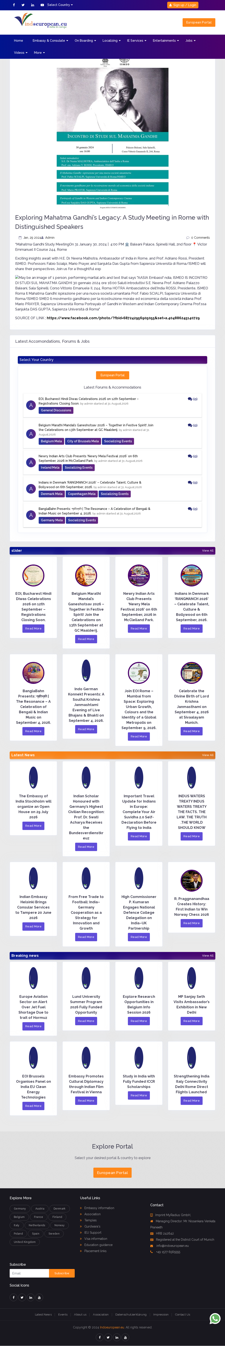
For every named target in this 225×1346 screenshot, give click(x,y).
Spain (35, 1233)
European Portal (199, 22)
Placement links (95, 1251)
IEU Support (92, 1232)
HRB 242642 (165, 1233)
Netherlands (37, 1225)
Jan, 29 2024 (32, 237)
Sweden (54, 1233)
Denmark (60, 1208)
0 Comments (200, 237)
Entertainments (164, 40)
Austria (40, 1208)
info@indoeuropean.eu (172, 1245)
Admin (49, 237)
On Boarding (84, 40)
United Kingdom (25, 1242)
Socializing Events (118, 441)
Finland (57, 1217)
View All (208, 550)
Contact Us (182, 1314)
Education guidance (97, 1245)
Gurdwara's (91, 1226)
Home (18, 40)
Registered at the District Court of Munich (185, 1239)
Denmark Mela (52, 494)
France (38, 1217)
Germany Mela (52, 520)
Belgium (19, 1217)
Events (62, 1314)
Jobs (188, 40)
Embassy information (98, 1208)
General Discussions (56, 410)
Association (92, 1214)
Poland (18, 1233)
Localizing (110, 40)
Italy (17, 1225)
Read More (33, 628)
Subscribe (61, 1273)
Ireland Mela (50, 467)
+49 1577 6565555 (167, 1252)
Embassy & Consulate (49, 40)
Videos (19, 52)
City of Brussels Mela (83, 441)
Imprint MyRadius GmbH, (173, 1215)
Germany (20, 1208)
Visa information (95, 1238)
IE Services (135, 40)
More (38, 52)
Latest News (43, 1314)
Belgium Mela (51, 441)
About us (80, 1314)
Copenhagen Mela (82, 494)
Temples (90, 1220)
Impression (161, 1314)
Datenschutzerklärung (131, 1314)
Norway (59, 1225)
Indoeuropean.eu (112, 1327)
